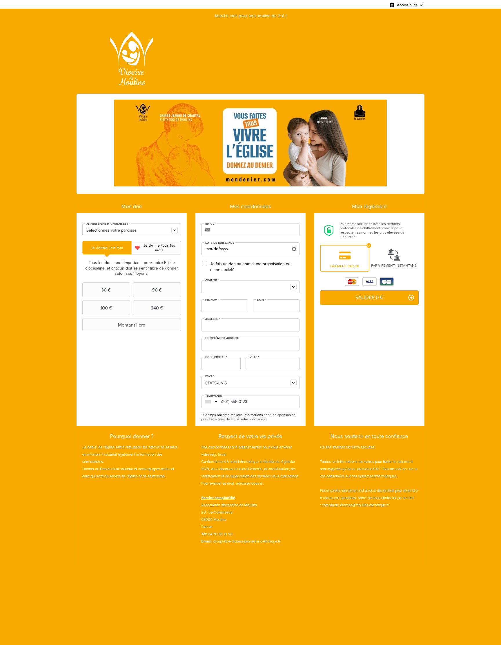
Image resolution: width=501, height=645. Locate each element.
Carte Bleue (387, 281)
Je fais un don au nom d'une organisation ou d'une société (250, 267)
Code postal (216, 357)
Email (210, 224)
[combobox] (131, 229)
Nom (261, 300)
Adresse (212, 319)
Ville (254, 357)
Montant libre (131, 325)
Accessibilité (407, 5)
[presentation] (107, 247)
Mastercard (352, 281)
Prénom (212, 300)
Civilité (212, 280)
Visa (369, 281)
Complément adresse (222, 338)
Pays (209, 376)
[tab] (107, 247)
